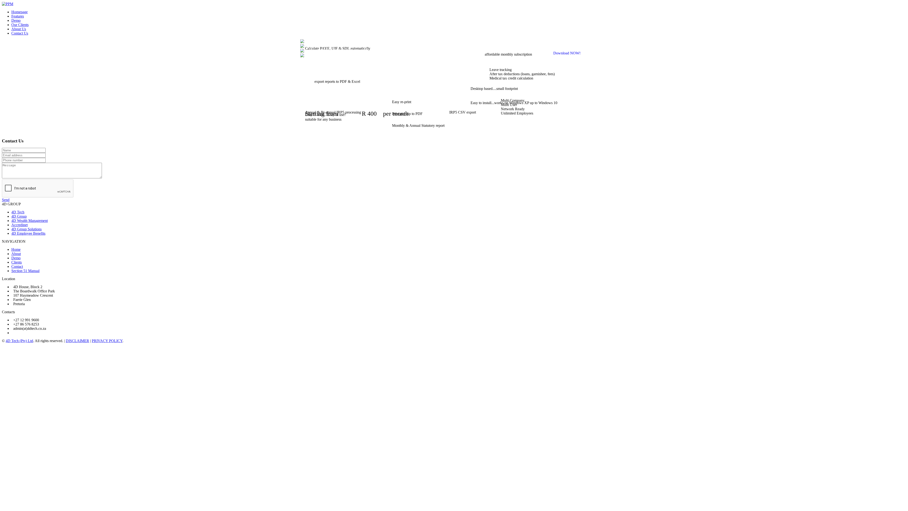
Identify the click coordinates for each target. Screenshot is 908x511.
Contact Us (19, 33)
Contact (17, 266)
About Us (18, 29)
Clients (16, 262)
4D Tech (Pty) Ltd (19, 341)
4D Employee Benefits (28, 233)
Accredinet (19, 225)
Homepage (19, 12)
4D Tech (17, 212)
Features (17, 16)
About (16, 254)
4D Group (19, 216)
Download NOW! (567, 53)
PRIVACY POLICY (107, 341)
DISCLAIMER (77, 341)
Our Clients (20, 25)
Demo (16, 20)
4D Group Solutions (26, 229)
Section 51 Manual (25, 271)
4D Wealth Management (29, 221)
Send (5, 200)
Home (16, 249)
